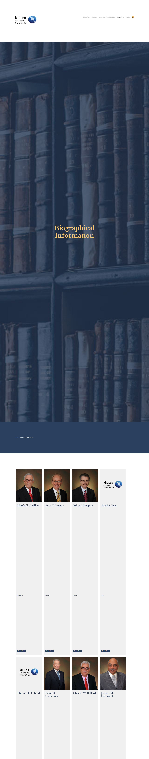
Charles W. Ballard (84, 693)
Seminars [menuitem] (128, 17)
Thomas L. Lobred (28, 693)
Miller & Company (26, 21)
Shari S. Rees (109, 505)
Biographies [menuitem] (120, 17)
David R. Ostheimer (51, 695)
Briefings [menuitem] (94, 17)
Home (16, 437)
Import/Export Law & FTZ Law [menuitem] (107, 17)
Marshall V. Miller (28, 505)
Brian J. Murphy (83, 505)
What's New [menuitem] (86, 17)
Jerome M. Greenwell (107, 695)
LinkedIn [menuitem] (133, 17)
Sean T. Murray (54, 505)
